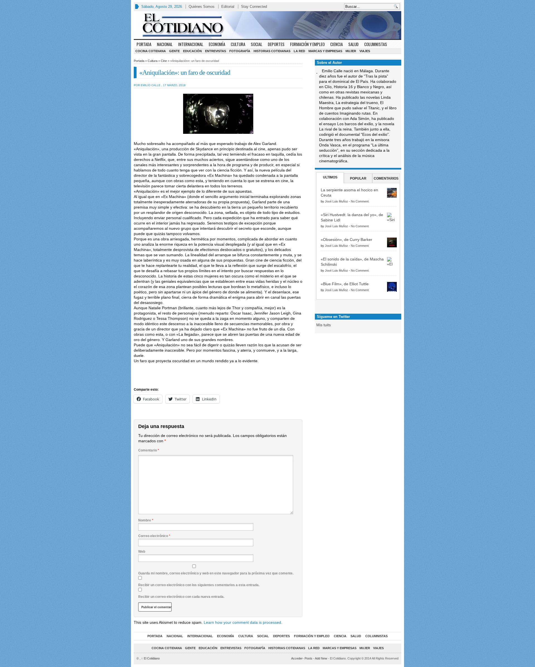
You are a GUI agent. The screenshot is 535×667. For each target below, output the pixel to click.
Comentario (148, 450)
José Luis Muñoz (336, 201)
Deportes (276, 44)
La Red (299, 51)
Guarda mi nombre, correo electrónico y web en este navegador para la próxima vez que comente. (215, 573)
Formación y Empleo (307, 44)
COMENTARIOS (386, 178)
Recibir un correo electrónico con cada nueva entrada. (181, 597)
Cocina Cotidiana (150, 51)
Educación (192, 51)
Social (256, 44)
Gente (174, 51)
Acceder (297, 658)
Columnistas (375, 44)
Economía (217, 44)
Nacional (164, 44)
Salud (353, 44)
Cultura (238, 44)
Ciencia (336, 44)
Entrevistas (215, 51)
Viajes (364, 51)
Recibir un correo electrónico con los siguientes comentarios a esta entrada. (198, 585)
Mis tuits (323, 325)
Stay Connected (254, 6)
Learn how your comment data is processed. (243, 622)
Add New (321, 658)
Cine (164, 60)
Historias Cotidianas (272, 51)
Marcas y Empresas (325, 51)
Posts (308, 658)
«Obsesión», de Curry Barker (346, 239)
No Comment (360, 201)
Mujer (351, 51)
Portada (144, 44)
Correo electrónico (154, 536)
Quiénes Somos (202, 6)
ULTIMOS (330, 177)
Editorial (227, 6)
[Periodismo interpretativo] (267, 25)
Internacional (190, 44)
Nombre (145, 520)
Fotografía (239, 51)
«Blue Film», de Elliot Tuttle (345, 284)
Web (141, 552)
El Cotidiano (150, 658)
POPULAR (358, 178)
